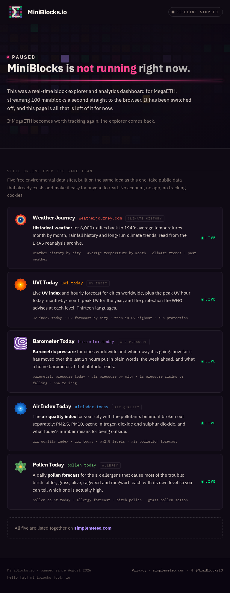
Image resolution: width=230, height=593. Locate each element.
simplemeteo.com (92, 528)
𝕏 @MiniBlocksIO (206, 570)
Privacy (139, 570)
